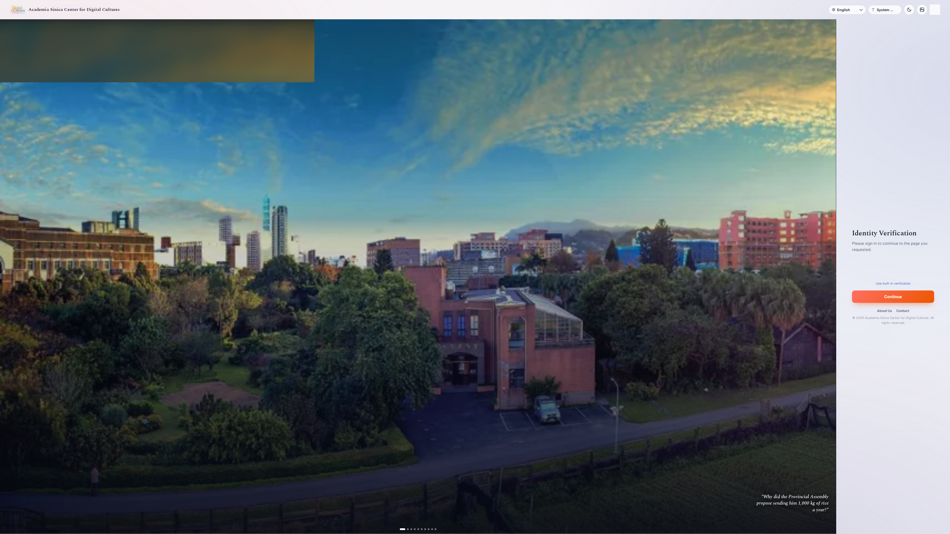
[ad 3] (409, 529)
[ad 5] (416, 529)
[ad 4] (413, 529)
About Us (884, 311)
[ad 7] (423, 529)
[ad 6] (420, 529)
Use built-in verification (893, 283)
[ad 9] (430, 529)
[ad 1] (402, 529)
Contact (902, 311)
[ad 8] (427, 529)
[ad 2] (406, 529)
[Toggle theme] (909, 9)
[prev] (8, 276)
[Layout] (935, 9)
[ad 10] (433, 529)
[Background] (922, 9)
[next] (827, 276)
